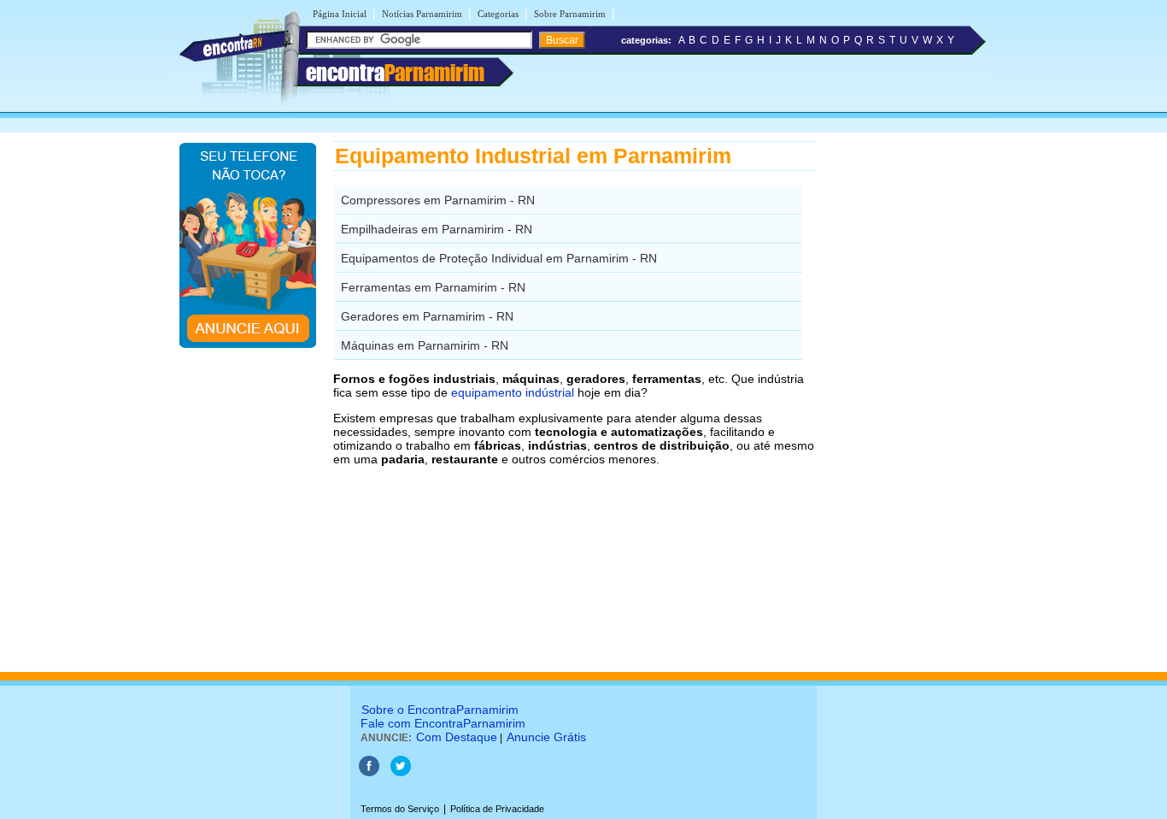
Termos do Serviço (400, 809)
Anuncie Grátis (546, 737)
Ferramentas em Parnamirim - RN (433, 287)
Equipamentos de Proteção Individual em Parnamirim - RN (499, 258)
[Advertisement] (904, 397)
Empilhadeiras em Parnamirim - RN (436, 229)
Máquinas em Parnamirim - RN (424, 345)
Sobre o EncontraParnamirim (440, 709)
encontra (395, 72)
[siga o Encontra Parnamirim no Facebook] (369, 773)
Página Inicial (340, 14)
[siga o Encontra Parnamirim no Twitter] (400, 773)
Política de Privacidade (497, 809)
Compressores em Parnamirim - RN (438, 200)
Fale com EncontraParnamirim (443, 723)
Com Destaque (456, 737)
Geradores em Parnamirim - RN (427, 316)
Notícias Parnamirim (422, 14)
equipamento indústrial (512, 392)
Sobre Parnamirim (570, 14)
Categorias (498, 14)
